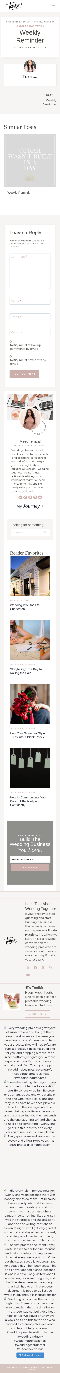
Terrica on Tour (19, 601)
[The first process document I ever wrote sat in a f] (30, 1269)
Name (16, 301)
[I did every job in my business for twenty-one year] (30, 1215)
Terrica (22, 47)
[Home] (6, 22)
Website (16, 332)
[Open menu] (53, 6)
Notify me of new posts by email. (28, 361)
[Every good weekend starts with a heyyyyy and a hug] (30, 1160)
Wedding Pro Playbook (23, 665)
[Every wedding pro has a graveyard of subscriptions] (30, 1052)
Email (16, 317)
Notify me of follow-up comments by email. (25, 346)
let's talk (37, 959)
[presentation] (30, 576)
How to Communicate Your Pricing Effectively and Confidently (28, 801)
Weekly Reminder (49, 100)
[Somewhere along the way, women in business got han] (30, 1106)
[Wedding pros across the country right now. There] (30, 1323)
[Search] (45, 532)
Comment (19, 256)
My (28, 506)
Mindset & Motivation (30, 26)
